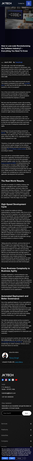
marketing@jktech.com (9, 393)
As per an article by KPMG (8, 163)
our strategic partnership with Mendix (11, 342)
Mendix (3, 133)
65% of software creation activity (16, 149)
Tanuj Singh (18, 62)
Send (26, 413)
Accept (5, 458)
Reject (12, 458)
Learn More (19, 362)
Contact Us (21, 3)
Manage (19, 458)
